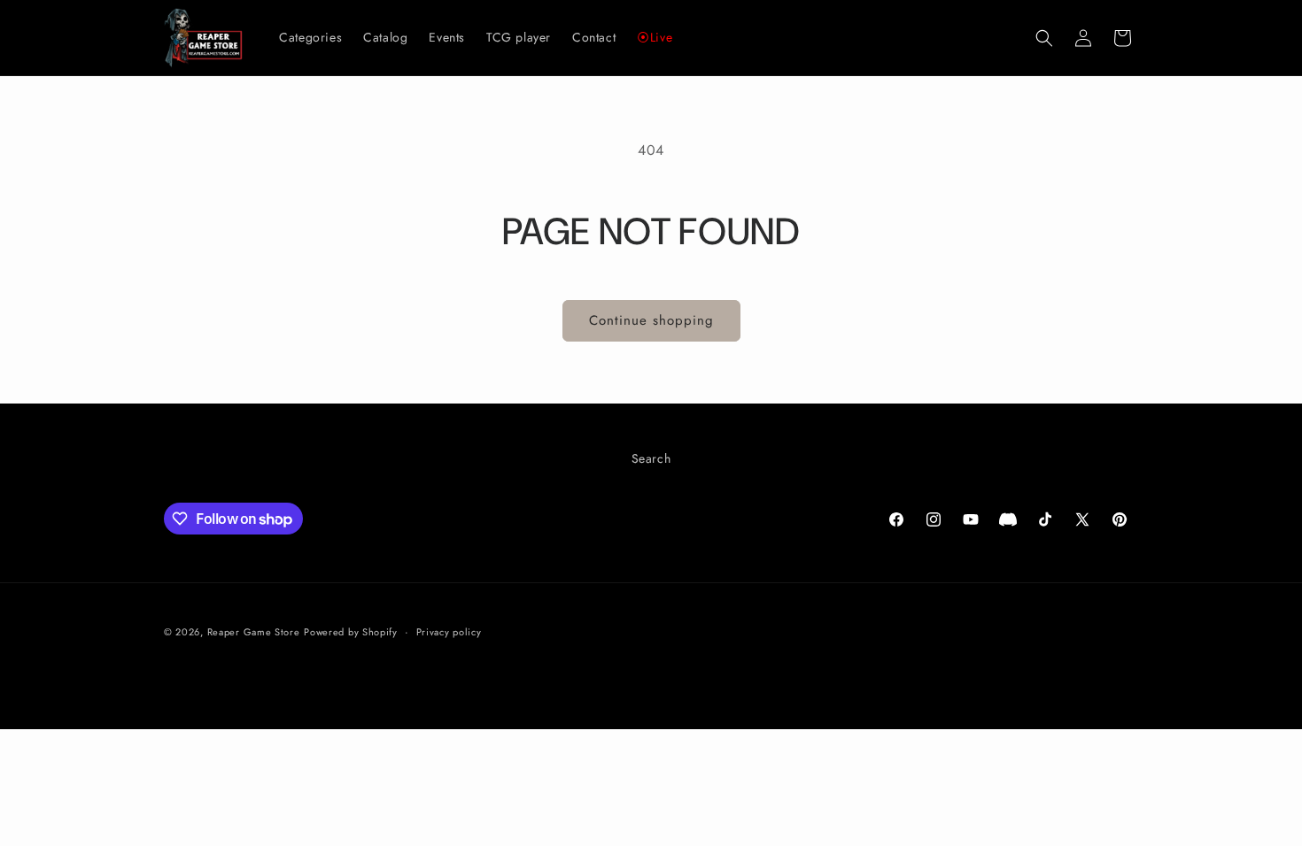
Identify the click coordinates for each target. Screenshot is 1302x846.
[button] (1044, 38)
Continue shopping (651, 320)
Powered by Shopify (351, 632)
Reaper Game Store (253, 632)
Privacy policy (449, 632)
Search (651, 458)
